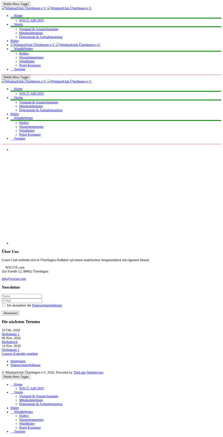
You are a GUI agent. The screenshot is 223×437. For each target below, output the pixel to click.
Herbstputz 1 (10, 334)
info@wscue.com (14, 279)
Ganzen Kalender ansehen (20, 354)
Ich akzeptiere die (34, 305)
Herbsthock (10, 342)
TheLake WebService (88, 372)
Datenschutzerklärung (47, 305)
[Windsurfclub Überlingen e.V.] (47, 8)
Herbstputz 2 (10, 350)
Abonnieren (10, 313)
